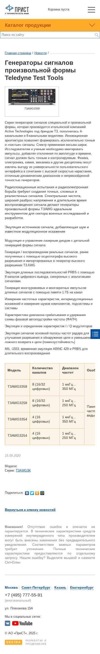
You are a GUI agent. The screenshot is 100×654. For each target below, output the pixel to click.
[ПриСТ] (17, 13)
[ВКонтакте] (27, 493)
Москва (11, 587)
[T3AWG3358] (32, 104)
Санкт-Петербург (36, 587)
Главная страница (18, 53)
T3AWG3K (23, 470)
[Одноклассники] (37, 493)
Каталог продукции (28, 25)
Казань (60, 587)
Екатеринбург (82, 587)
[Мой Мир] (42, 493)
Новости (40, 53)
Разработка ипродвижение (26, 642)
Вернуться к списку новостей (30, 510)
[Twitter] (32, 493)
